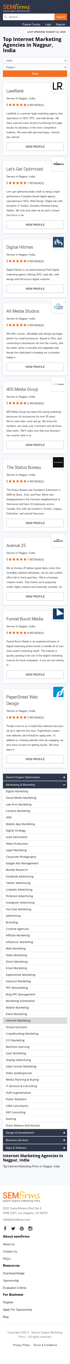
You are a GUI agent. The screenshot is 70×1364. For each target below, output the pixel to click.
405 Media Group (22, 389)
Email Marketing (16, 968)
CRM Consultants (17, 1106)
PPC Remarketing (17, 988)
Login (48, 24)
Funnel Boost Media (24, 618)
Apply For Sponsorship (17, 1309)
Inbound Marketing (18, 981)
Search (60, 16)
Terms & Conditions (45, 1345)
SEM (8, 817)
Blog (6, 1316)
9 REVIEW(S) (35, 105)
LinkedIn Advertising (19, 889)
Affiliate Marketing (18, 935)
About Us (9, 1244)
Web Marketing (16, 948)
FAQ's (7, 1258)
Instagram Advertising (20, 902)
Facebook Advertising (19, 876)
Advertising (13, 916)
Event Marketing (16, 1014)
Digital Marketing (17, 791)
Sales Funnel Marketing (21, 1066)
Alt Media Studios (22, 311)
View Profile (35, 146)
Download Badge (13, 1273)
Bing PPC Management (20, 994)
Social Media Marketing (21, 798)
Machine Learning (17, 1047)
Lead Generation (16, 837)
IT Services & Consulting (21, 1086)
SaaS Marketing (16, 1053)
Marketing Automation (20, 1001)
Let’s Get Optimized (24, 169)
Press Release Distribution (23, 1125)
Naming (11, 1119)
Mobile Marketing (17, 1007)
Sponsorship (11, 1280)
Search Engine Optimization (23, 777)
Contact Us (10, 1251)
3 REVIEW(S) (35, 325)
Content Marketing (18, 811)
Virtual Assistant (16, 1027)
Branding (12, 922)
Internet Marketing (18, 1020)
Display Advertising (18, 1060)
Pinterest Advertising (19, 896)
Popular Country (31, 24)
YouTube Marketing (18, 909)
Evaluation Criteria (14, 1287)
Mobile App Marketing (20, 824)
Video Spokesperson (19, 1073)
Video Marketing (16, 955)
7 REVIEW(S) (35, 183)
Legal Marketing (16, 850)
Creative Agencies (17, 929)
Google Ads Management (22, 863)
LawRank (15, 91)
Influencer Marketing (19, 942)
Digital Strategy (16, 830)
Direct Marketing (17, 961)
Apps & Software (16, 1147)
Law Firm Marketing (19, 804)
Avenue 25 (16, 545)
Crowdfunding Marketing (22, 1033)
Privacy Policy (21, 1345)
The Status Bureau (23, 467)
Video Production (17, 843)
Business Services (17, 1140)
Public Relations (16, 1099)
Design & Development (20, 1132)
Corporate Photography (21, 857)
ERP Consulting (15, 1112)
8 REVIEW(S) (35, 633)
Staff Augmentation (18, 1093)
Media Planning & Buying (22, 1079)
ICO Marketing (15, 1040)
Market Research (17, 870)
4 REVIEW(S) (35, 481)
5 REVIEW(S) (35, 403)
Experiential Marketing (20, 975)
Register (60, 24)
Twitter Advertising (18, 883)
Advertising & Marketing (20, 784)
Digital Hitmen (19, 247)
